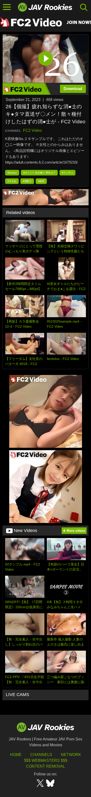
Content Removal (45, 766)
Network (71, 755)
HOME (16, 755)
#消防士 (27, 181)
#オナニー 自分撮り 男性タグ (39, 172)
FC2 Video (32, 130)
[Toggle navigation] (7, 7)
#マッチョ (67, 172)
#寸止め (12, 181)
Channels (41, 755)
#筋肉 (41, 181)
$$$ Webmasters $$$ (45, 760)
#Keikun (12, 172)
